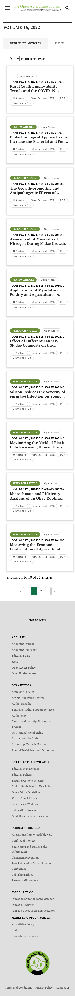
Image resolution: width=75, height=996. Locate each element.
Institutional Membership (27, 732)
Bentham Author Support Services (33, 709)
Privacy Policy (44, 987)
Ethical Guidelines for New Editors (33, 786)
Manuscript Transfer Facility (29, 744)
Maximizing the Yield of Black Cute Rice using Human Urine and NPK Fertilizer (37, 447)
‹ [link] (27, 591)
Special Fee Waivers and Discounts (33, 750)
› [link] (47, 591)
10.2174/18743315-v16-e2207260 (41, 387)
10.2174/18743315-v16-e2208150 (41, 235)
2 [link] (41, 591)
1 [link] (34, 591)
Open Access (26, 75)
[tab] (25, 43)
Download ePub (22, 103)
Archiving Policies (23, 692)
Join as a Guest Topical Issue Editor (33, 910)
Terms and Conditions (18, 987)
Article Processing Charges (28, 698)
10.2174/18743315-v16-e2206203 (41, 540)
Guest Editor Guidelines (26, 792)
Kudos (16, 930)
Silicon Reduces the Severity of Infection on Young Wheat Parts (37, 396)
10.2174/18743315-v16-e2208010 (41, 285)
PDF (62, 98)
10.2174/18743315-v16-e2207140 (41, 438)
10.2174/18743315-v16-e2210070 (41, 133)
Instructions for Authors (27, 738)
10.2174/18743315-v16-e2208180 (41, 184)
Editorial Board (21, 655)
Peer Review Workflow (25, 804)
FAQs (15, 661)
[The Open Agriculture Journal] (37, 962)
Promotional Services (25, 936)
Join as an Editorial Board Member (33, 899)
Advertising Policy (23, 924)
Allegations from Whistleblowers (32, 834)
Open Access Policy (24, 667)
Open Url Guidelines (24, 673)
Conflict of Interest (23, 840)
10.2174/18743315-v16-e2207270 (41, 336)
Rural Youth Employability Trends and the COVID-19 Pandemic (33, 90)
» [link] (54, 591)
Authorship (19, 715)
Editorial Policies (22, 774)
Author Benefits (21, 703)
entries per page (33, 59)
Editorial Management (25, 768)
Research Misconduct (25, 880)
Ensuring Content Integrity (28, 780)
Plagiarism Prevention (25, 857)
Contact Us (62, 987)
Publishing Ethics (22, 874)
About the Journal (23, 644)
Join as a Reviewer (23, 905)
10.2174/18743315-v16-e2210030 (41, 82)
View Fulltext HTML (43, 98)
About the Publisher (24, 650)
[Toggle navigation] (7, 8)
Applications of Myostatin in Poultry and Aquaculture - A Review (35, 294)
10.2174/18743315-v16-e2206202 (41, 489)
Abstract (21, 98)
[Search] (67, 8)
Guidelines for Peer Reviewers (30, 816)
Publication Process (24, 810)
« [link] (21, 591)
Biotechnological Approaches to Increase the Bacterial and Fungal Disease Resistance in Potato (40, 141)
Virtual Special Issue (24, 798)
